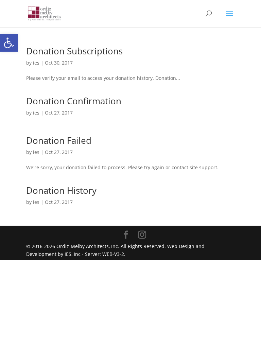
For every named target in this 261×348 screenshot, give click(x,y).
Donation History (61, 190)
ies (36, 62)
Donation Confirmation (73, 101)
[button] (9, 43)
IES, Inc (73, 254)
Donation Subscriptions (74, 51)
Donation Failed (58, 140)
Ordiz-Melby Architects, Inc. (87, 246)
